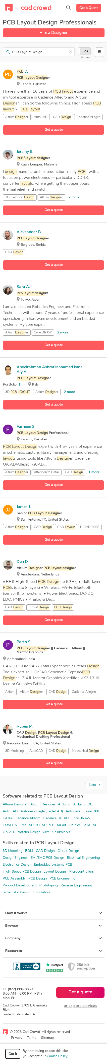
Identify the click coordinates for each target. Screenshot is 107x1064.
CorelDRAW (43, 332)
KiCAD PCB (45, 825)
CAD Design (45, 851)
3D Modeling (14, 751)
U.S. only (85, 57)
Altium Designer (15, 804)
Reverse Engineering (76, 885)
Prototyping (48, 885)
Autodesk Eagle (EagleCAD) (41, 811)
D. (22, 72)
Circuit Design (68, 851)
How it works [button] (16, 913)
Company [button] (12, 938)
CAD (62, 117)
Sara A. (23, 287)
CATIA (8, 818)
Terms (31, 1038)
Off (86, 51)
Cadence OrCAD (56, 818)
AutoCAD (41, 117)
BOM (29, 851)
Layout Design (55, 872)
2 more (73, 197)
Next (94, 785)
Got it (12, 1054)
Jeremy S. (25, 152)
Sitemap (47, 1038)
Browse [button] (11, 926)
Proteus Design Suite (33, 832)
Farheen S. (26, 427)
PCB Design (37, 878)
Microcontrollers (81, 872)
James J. (24, 507)
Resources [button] (13, 951)
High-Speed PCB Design (22, 872)
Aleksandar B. (29, 232)
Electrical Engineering (83, 858)
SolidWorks (61, 832)
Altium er (16, 117)
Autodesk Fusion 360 (82, 811)
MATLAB (90, 825)
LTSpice (75, 825)
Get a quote (54, 130)
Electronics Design (17, 865)
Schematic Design (17, 892)
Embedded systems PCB (53, 865)
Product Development (20, 885)
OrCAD (8, 832)
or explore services (80, 1006)
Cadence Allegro (28, 818)
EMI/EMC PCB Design (47, 858)
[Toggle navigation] (11, 7)
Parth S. (24, 642)
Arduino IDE (82, 804)
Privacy (16, 1038)
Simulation (41, 892)
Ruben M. (25, 727)
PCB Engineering (62, 878)
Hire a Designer (53, 33)
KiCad (61, 825)
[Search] (68, 8)
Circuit (39, 607)
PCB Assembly (14, 878)
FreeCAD (27, 825)
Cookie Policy (57, 1056)
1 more (93, 472)
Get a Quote (88, 8)
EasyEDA (10, 825)
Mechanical (85, 751)
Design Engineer (15, 858)
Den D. (23, 562)
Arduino (64, 804)
